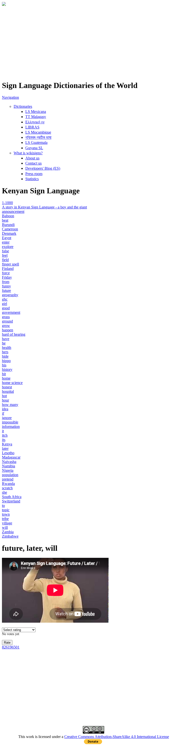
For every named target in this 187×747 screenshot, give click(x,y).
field (5, 260)
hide (5, 356)
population (10, 475)
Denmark (9, 233)
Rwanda (8, 484)
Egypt (6, 238)
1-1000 (7, 203)
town (6, 514)
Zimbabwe (10, 536)
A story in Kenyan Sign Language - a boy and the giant (44, 207)
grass (6, 317)
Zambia (8, 532)
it (3, 431)
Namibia (8, 466)
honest (7, 387)
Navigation (10, 97)
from (5, 282)
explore (7, 247)
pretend (7, 479)
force (6, 273)
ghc (5, 299)
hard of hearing (13, 334)
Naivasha (9, 462)
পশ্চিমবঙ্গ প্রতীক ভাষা (38, 137)
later (5, 448)
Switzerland (11, 501)
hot (4, 396)
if (3, 413)
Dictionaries (23, 106)
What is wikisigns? (28, 153)
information (11, 426)
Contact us (33, 163)
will (5, 527)
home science (12, 383)
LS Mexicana (35, 111)
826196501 (10, 647)
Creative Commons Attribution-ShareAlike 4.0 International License (116, 737)
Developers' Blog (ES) (42, 168)
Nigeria (7, 470)
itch (5, 435)
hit (4, 374)
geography (10, 295)
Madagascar (11, 457)
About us (32, 158)
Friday (7, 277)
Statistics (32, 179)
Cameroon (10, 229)
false (5, 251)
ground (7, 321)
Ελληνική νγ (35, 122)
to (3, 505)
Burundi (8, 225)
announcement (13, 211)
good (6, 308)
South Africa (11, 497)
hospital (8, 391)
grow (6, 326)
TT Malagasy (35, 117)
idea (5, 409)
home (6, 378)
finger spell (10, 264)
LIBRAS (32, 127)
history (7, 369)
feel (5, 255)
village (7, 523)
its (3, 440)
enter (5, 242)
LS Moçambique (38, 132)
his (4, 365)
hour (5, 400)
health (6, 347)
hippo (6, 361)
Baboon (8, 216)
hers (5, 352)
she (4, 492)
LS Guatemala (36, 142)
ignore (7, 418)
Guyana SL (34, 148)
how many (10, 405)
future (6, 290)
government (11, 312)
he (4, 343)
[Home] (4, 4)
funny (6, 286)
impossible (10, 422)
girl (4, 304)
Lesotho (8, 453)
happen (7, 330)
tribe (5, 519)
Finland (8, 268)
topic (5, 510)
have (5, 339)
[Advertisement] (93, 42)
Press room (33, 174)
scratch (7, 488)
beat (5, 220)
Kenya (7, 444)
